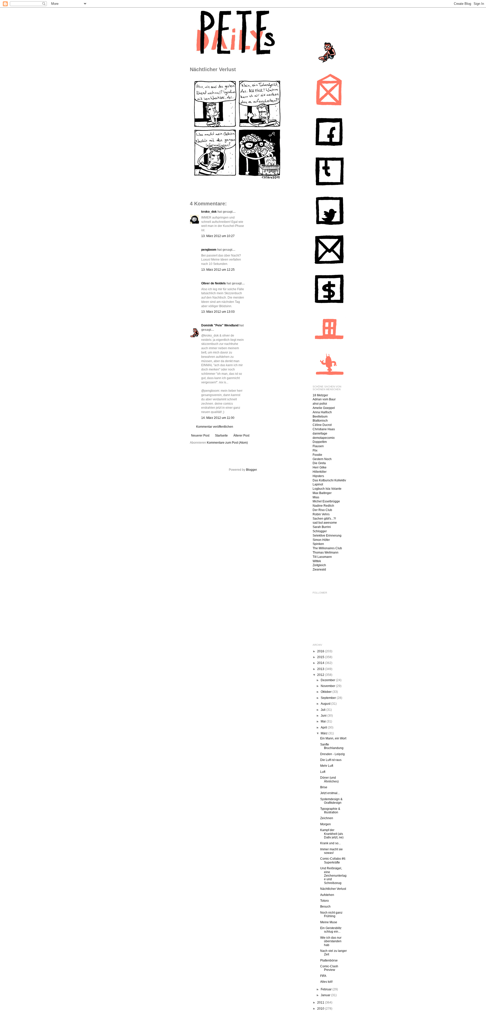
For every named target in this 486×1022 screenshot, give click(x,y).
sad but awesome (325, 522)
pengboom (208, 249)
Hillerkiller (320, 472)
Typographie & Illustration (330, 810)
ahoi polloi (320, 403)
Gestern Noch (322, 459)
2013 (321, 669)
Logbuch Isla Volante (327, 488)
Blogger (251, 469)
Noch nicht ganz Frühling (331, 914)
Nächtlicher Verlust (333, 889)
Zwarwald (319, 569)
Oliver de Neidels (213, 283)
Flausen (318, 446)
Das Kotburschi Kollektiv (329, 480)
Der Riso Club (322, 510)
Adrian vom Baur (324, 399)
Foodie (317, 455)
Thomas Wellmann (325, 552)
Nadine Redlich (323, 505)
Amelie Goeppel (324, 408)
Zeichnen (326, 818)
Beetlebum (320, 416)
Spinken (318, 544)
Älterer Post (241, 435)
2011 (321, 1002)
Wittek (317, 561)
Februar (326, 989)
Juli (323, 710)
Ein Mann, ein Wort (333, 738)
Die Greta (319, 463)
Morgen (325, 824)
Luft (322, 772)
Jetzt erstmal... (330, 793)
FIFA (323, 976)
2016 (321, 651)
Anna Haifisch (322, 412)
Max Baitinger (322, 493)
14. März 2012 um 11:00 (217, 418)
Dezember (328, 680)
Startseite (221, 435)
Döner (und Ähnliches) (329, 779)
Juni (324, 715)
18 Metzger (320, 395)
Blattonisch (320, 420)
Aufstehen (327, 895)
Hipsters (318, 476)
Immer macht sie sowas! (331, 851)
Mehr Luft (326, 766)
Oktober (326, 692)
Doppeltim (320, 442)
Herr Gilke (320, 467)
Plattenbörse (329, 960)
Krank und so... (330, 843)
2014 (321, 663)
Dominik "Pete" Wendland (219, 325)
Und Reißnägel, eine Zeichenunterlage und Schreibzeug (333, 876)
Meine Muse (328, 922)
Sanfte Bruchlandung (331, 746)
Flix (315, 450)
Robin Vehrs (321, 514)
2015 (321, 657)
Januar (326, 995)
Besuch (325, 906)
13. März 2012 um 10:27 (218, 236)
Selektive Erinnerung (327, 535)
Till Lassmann (322, 557)
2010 (321, 1008)
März (324, 733)
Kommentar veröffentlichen (214, 426)
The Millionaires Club (327, 548)
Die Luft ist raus (330, 760)
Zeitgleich (319, 565)
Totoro (324, 900)
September (329, 698)
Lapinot (318, 484)
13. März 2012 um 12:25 (218, 269)
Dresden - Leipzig (332, 754)
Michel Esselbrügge (326, 501)
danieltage (320, 433)
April (324, 727)
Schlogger (320, 531)
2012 (321, 675)
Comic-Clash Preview (329, 968)
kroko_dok (209, 211)
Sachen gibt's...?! (324, 518)
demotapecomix (324, 438)
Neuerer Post (200, 435)
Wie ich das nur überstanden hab (330, 941)
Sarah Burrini (322, 527)
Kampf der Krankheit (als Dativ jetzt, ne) (331, 833)
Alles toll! (326, 982)
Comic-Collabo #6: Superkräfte (333, 860)
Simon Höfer (321, 540)
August (326, 703)
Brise (323, 787)
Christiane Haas (324, 429)
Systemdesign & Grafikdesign (331, 800)
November (328, 686)
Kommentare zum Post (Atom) (227, 442)
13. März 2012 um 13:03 (218, 311)
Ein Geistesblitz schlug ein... (330, 929)
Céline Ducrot (322, 425)
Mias (316, 497)
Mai (324, 721)
